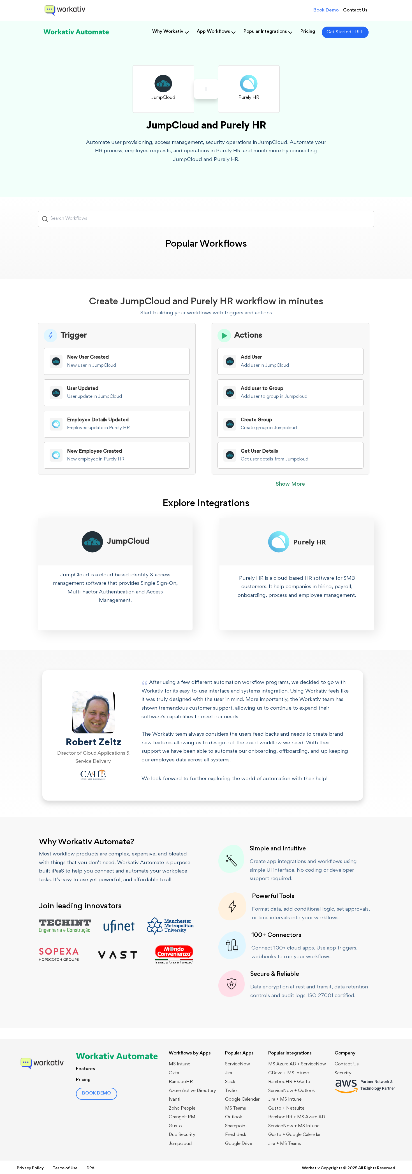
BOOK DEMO (96, 1093)
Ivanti (174, 1100)
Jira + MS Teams (284, 1144)
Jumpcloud (180, 1144)
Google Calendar (242, 1100)
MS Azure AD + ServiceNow (297, 1064)
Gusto (175, 1126)
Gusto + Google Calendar (294, 1135)
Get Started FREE (345, 32)
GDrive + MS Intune (288, 1073)
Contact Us (355, 10)
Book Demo (326, 10)
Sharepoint (236, 1126)
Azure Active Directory (192, 1091)
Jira (228, 1073)
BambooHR (181, 1082)
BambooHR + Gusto (289, 1082)
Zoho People (182, 1109)
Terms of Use (65, 1168)
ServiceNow (237, 1064)
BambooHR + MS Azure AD (296, 1117)
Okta (174, 1073)
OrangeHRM (182, 1117)
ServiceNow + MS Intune (294, 1126)
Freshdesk (235, 1135)
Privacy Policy (30, 1168)
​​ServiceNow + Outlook (291, 1091)
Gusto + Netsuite (286, 1109)
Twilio (231, 1091)
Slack (230, 1082)
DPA (90, 1168)
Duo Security (182, 1135)
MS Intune (179, 1064)
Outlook (233, 1117)
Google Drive (238, 1144)
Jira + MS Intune (285, 1100)
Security (343, 1073)
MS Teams (235, 1109)
